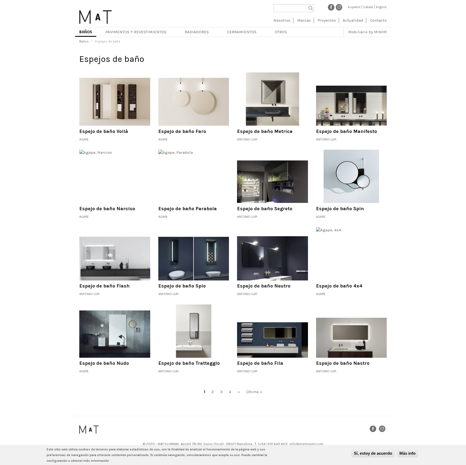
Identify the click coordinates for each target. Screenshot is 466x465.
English (381, 7)
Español (354, 7)
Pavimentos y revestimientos (135, 31)
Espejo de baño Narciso (107, 209)
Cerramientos (241, 31)
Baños (85, 31)
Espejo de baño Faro (182, 131)
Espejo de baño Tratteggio (189, 363)
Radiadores (197, 31)
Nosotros (281, 20)
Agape (84, 139)
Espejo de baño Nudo (104, 363)
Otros (281, 31)
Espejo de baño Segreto (264, 209)
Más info (407, 453)
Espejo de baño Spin (340, 209)
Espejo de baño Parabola (187, 209)
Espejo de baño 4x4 (339, 286)
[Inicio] (95, 15)
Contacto (378, 20)
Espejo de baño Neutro (263, 286)
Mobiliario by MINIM (367, 31)
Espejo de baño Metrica (265, 131)
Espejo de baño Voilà (103, 131)
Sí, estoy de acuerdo (373, 453)
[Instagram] (339, 7)
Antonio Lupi (247, 139)
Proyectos (327, 20)
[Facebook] (331, 7)
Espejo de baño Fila (260, 363)
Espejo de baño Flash (104, 286)
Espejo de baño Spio (182, 286)
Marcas (304, 20)
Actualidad (353, 20)
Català (368, 7)
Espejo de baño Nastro (342, 363)
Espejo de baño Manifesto (346, 131)
